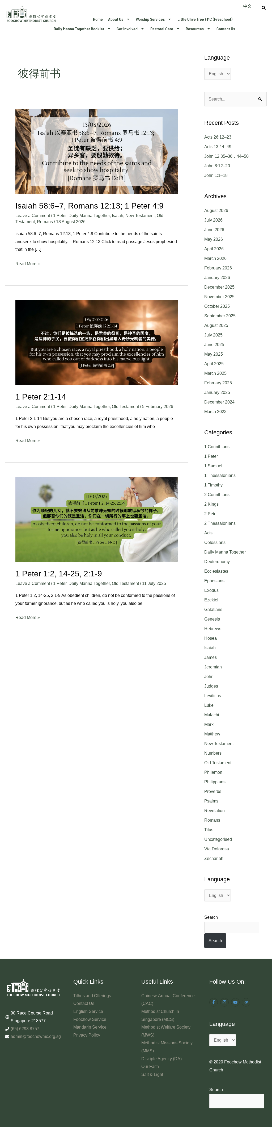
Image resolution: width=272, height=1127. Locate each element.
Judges (211, 686)
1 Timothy (213, 485)
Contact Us (225, 28)
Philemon (213, 772)
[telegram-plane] (247, 1002)
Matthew (212, 734)
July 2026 (213, 220)
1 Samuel (213, 466)
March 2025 (215, 373)
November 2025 (219, 296)
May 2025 (213, 354)
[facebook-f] (214, 1002)
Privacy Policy (86, 1035)
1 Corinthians (217, 446)
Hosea (210, 638)
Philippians (215, 782)
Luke (209, 705)
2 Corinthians (217, 494)
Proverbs (212, 791)
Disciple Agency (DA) (161, 1059)
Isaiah (117, 215)
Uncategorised (218, 839)
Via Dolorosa (216, 849)
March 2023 (215, 411)
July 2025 (213, 335)
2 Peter (211, 513)
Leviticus (212, 695)
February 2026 (218, 268)
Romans (45, 221)
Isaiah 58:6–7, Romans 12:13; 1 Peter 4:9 (89, 205)
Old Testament (125, 406)
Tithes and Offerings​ (92, 995)
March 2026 (215, 258)
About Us (115, 19)
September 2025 (220, 316)
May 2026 (213, 239)
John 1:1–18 (216, 175)
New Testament (140, 215)
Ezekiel (211, 600)
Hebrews (212, 628)
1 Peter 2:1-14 (40, 396)
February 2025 (218, 383)
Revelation (214, 810)
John (209, 676)
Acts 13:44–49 (217, 146)
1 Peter (59, 215)
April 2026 (214, 249)
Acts (208, 533)
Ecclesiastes (216, 571)
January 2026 (217, 277)
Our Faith (150, 1066)
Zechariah (213, 858)
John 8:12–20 (217, 166)
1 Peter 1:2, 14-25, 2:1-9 (58, 573)
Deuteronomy (217, 561)
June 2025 (214, 344)
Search (211, 917)
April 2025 (214, 363)
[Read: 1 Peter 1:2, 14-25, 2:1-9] (96, 519)
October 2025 (217, 306)
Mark (209, 724)
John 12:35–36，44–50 (226, 156)
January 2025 (217, 392)
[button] (119, 19)
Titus (208, 829)
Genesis (212, 619)
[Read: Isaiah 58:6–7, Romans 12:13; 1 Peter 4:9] (96, 151)
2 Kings (211, 504)
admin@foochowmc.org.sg (36, 1036)
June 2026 (214, 229)
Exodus (211, 590)
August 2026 (216, 210)
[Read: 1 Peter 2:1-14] (96, 342)
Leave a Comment (32, 215)
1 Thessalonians (220, 475)
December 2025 (219, 287)
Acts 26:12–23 (217, 137)
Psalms (211, 801)
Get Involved (127, 28)
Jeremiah (213, 667)
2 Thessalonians (220, 523)
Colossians (215, 542)
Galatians (213, 609)
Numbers (213, 753)
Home (98, 19)
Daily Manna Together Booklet (79, 28)
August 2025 (216, 325)
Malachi (211, 715)
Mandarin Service (90, 1027)
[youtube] (236, 1002)
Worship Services (150, 19)
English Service (88, 1011)
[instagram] (225, 1002)
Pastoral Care (161, 28)
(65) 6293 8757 (25, 1028)
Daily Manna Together (89, 215)
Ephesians (214, 581)
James (210, 657)
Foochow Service (89, 1019)
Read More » (27, 263)
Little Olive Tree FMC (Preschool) (204, 19)
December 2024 (219, 402)
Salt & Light (152, 1074)
